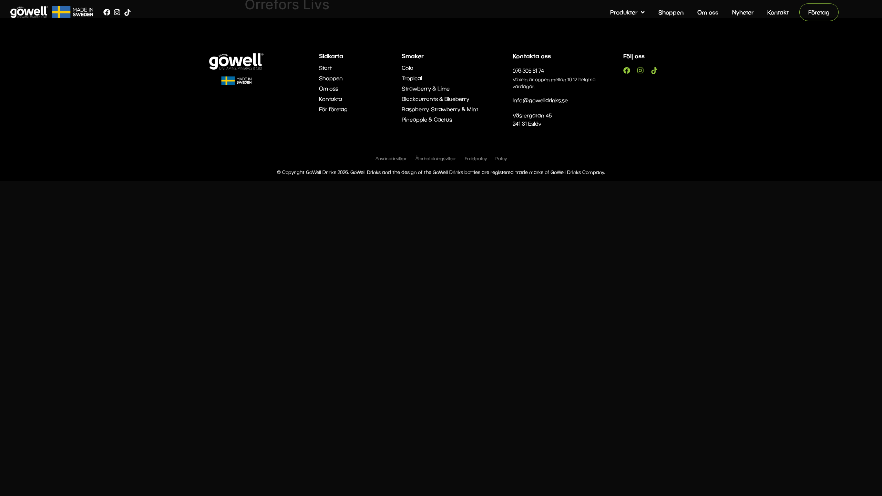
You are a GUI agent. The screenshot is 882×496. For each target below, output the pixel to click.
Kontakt (778, 12)
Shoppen (671, 12)
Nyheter (742, 12)
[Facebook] (106, 12)
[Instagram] (117, 12)
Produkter (623, 12)
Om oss (707, 12)
